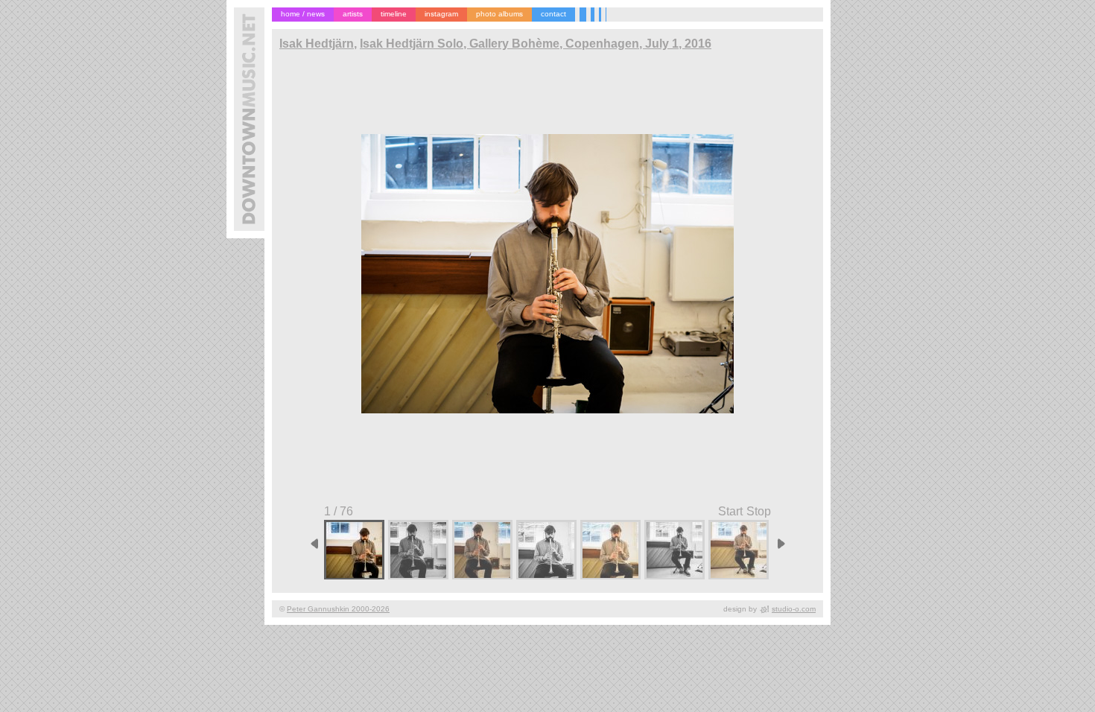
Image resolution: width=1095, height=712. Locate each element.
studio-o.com (794, 609)
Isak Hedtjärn (316, 43)
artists (353, 14)
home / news (303, 14)
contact (553, 14)
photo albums (499, 14)
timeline (394, 14)
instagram (441, 14)
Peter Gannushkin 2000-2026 (338, 609)
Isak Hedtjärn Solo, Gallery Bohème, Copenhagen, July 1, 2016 (535, 43)
